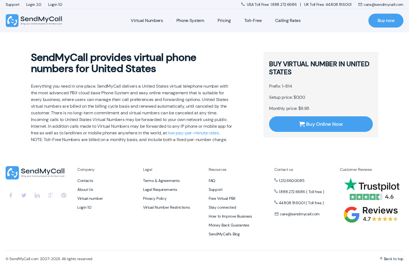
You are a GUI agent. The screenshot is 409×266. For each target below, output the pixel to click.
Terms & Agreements (161, 180)
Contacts (85, 180)
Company (86, 169)
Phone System (190, 20)
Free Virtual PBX (222, 198)
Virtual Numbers (147, 20)
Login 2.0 (33, 4)
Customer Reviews (356, 169)
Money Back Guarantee (229, 225)
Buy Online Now (324, 124)
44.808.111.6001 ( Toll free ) (301, 202)
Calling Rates (288, 20)
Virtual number (90, 198)
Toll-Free (253, 20)
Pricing (224, 20)
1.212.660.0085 (292, 180)
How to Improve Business (230, 216)
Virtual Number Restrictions (166, 207)
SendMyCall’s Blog (224, 234)
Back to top (393, 258)
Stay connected (222, 207)
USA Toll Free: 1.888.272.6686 (272, 4)
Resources (217, 169)
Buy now (386, 20)
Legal (147, 169)
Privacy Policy (155, 198)
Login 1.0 (55, 4)
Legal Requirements (160, 189)
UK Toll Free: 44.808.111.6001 (327, 4)
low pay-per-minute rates (193, 133)
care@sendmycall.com (383, 4)
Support (12, 4)
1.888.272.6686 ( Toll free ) (301, 191)
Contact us (283, 169)
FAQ (212, 180)
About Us (85, 189)
